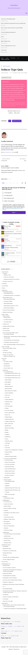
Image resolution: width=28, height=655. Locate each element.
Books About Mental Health (9, 299)
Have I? (2, 36)
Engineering (7, 403)
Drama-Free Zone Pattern (10, 462)
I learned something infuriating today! (8, 32)
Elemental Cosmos (8, 401)
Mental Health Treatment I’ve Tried (11, 305)
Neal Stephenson (7, 240)
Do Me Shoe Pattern (9, 460)
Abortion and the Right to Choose (9, 348)
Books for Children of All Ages (10, 508)
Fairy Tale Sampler (9, 406)
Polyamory (10, 626)
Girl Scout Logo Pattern (9, 464)
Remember (6, 528)
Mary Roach (7, 249)
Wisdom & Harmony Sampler (11, 456)
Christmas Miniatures (9, 399)
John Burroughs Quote (9, 419)
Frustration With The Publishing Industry (11, 557)
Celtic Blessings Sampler (10, 481)
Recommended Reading (7, 588)
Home (6, 631)
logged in (9, 167)
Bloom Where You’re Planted (10, 390)
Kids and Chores (7, 317)
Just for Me (4, 358)
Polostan (6, 239)
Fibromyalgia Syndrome (7, 291)
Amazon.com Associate (8, 504)
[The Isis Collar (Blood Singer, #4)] (2, 229)
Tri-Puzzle (7, 492)
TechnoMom (14, 5)
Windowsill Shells (8, 452)
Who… (23, 159)
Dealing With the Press (7, 552)
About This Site (5, 271)
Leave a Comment (24, 72)
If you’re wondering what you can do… (8, 45)
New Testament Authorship (9, 606)
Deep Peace (7, 483)
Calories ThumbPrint (9, 393)
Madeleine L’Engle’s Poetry (9, 519)
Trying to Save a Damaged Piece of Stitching (14, 449)
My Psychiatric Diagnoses (9, 307)
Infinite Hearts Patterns (9, 466)
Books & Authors (7, 506)
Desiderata (6, 510)
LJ (1, 66)
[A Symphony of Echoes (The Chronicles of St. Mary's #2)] (2, 255)
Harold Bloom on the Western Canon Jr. (11, 512)
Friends (3, 288)
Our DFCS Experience (8, 319)
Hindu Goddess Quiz (6, 623)
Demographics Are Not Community (10, 577)
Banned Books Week (7, 548)
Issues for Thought (5, 346)
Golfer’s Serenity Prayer (10, 412)
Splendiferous (7, 436)
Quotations (5, 496)
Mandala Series (8, 425)
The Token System (7, 321)
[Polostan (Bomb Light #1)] (2, 241)
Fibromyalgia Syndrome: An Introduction (12, 295)
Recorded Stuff (7, 365)
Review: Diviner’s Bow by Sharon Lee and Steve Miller (12, 27)
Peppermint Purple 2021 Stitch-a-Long (12, 487)
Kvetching (3, 626)
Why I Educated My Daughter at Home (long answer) (14, 344)
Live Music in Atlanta (8, 361)
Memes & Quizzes (6, 66)
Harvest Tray (7, 414)
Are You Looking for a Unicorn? (9, 567)
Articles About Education (9, 334)
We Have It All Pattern (9, 475)
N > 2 (4, 586)
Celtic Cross (7, 395)
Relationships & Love (6, 563)
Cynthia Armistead (4, 72)
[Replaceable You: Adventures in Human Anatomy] (2, 248)
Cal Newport (7, 235)
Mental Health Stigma (8, 303)
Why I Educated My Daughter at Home (10, 332)
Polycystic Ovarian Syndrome (9, 310)
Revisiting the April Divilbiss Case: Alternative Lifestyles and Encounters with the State (15, 591)
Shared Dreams (6, 532)
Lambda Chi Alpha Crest (10, 421)
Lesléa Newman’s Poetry (9, 517)
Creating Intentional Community (9, 575)
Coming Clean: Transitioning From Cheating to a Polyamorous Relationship (12, 570)
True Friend (7, 447)
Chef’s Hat (7, 397)
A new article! (3, 50)
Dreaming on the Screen (8, 538)
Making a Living (7, 274)
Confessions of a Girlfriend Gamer (9, 550)
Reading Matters (6, 500)
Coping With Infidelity (7, 573)
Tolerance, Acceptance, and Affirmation (10, 596)
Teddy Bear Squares (9, 441)
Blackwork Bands (8, 388)
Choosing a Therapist (8, 301)
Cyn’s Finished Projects (8, 371)
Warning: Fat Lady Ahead (8, 354)
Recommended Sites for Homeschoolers (11, 340)
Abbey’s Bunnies (8, 379)
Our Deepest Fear (7, 523)
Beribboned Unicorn (9, 386)
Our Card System (6, 330)
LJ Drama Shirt (5, 159)
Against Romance (6, 565)
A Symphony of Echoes (9, 253)
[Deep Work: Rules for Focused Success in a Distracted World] (2, 234)
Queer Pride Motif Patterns (10, 468)
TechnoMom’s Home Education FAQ (11, 342)
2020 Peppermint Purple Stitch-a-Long (12, 373)
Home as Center (5, 314)
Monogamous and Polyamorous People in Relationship (13, 584)
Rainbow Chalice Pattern (10, 471)
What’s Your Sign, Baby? (10, 494)
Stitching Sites (7, 477)
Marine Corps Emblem (9, 427)
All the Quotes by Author (9, 498)
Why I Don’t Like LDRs (8, 601)
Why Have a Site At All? (8, 281)
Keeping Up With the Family (8, 326)
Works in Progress (7, 479)
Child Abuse (5, 350)
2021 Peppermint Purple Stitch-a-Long (12, 375)
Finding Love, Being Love (8, 582)
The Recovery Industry (7, 352)
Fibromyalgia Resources (8, 293)
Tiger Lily (7, 445)
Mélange (6, 430)
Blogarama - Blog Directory (14, 649)
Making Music (7, 363)
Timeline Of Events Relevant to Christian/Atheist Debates (15, 608)
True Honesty (5, 599)
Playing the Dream (7, 542)
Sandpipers (7, 434)
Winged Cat (7, 454)
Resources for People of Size (9, 356)
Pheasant (6, 432)
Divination (5, 555)
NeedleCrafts (5, 370)
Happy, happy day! (6, 638)
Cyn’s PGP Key (5, 285)
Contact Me (4, 283)
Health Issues (4, 290)
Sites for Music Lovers (8, 368)
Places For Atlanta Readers (9, 525)
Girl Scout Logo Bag (9, 410)
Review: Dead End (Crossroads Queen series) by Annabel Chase (13, 23)
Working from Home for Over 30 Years (11, 279)
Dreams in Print (7, 540)
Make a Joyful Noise (9, 423)
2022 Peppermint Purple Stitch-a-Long (12, 377)
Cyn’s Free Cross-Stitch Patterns (10, 458)
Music (4, 360)
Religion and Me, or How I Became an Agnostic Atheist (13, 604)
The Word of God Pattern (10, 473)
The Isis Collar (7, 226)
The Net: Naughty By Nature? (9, 559)
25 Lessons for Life (8, 501)
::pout (2, 628)
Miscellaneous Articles (6, 544)
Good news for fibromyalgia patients (8, 18)
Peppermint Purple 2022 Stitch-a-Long (12, 490)
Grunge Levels (6, 324)
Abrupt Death (5, 546)
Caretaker (3, 633)
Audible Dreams (7, 536)
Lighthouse (7, 485)
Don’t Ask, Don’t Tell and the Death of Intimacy (12, 580)
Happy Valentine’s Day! (5, 41)
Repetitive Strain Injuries (8, 312)
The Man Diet (5, 594)
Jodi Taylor (6, 254)
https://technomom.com (7, 152)
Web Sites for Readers (8, 530)
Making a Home (6, 328)
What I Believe (5, 603)
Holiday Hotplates (8, 417)
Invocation (6, 514)
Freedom (6, 408)
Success (6, 438)
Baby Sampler (8, 384)
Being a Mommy (6, 315)
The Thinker (7, 443)
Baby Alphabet (8, 382)
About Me (5, 273)
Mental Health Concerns (7, 297)
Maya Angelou (7, 521)
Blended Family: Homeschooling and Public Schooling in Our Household (15, 337)
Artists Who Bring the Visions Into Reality (12, 533)
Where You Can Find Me (9, 277)
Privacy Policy (5, 561)
